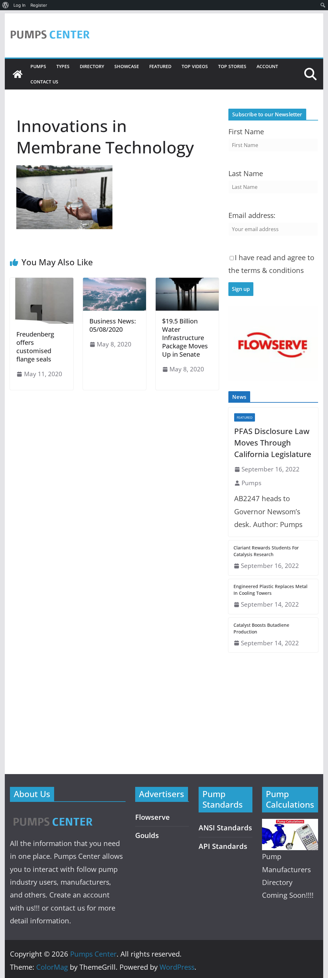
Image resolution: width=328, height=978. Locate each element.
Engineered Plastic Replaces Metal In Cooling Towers (271, 589)
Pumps (38, 66)
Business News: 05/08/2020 (112, 325)
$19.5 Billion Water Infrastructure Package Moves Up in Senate (185, 338)
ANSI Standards (225, 828)
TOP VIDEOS (195, 66)
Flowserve (152, 817)
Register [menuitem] (38, 5)
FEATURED (160, 66)
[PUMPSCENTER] (52, 814)
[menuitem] (5, 5)
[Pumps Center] (17, 74)
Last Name (245, 173)
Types (63, 66)
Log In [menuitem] (19, 5)
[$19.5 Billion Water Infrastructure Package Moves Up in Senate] (187, 282)
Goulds (147, 835)
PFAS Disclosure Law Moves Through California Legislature (272, 442)
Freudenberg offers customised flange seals (35, 346)
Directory (92, 66)
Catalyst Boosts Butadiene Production (261, 628)
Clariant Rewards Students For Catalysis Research (266, 551)
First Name (246, 131)
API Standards (223, 846)
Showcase (126, 66)
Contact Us (44, 82)
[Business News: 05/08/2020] (114, 282)
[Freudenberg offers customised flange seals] (41, 282)
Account (267, 66)
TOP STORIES (232, 66)
